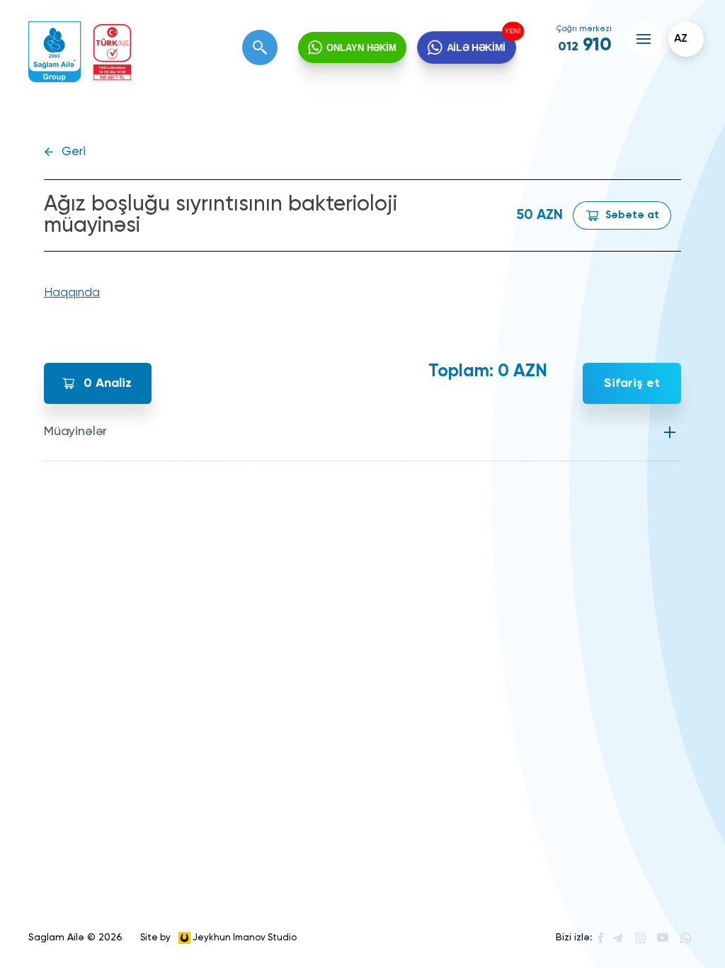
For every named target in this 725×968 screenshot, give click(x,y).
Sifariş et (632, 383)
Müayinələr (75, 431)
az (680, 39)
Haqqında (72, 293)
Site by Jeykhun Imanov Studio (218, 937)
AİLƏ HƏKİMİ (476, 47)
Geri (74, 152)
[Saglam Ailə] (54, 52)
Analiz (108, 383)
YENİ (512, 31)
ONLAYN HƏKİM (361, 48)
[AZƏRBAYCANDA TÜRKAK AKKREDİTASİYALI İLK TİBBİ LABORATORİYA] (112, 52)
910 (585, 45)
